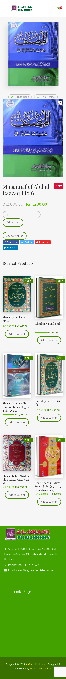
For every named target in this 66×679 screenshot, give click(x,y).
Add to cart (12, 222)
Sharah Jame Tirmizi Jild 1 (47, 402)
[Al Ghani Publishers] (22, 8)
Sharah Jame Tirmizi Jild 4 (15, 319)
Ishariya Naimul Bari (47, 323)
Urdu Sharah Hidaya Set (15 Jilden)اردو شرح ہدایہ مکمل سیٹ (48, 486)
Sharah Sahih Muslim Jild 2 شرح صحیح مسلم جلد (16, 479)
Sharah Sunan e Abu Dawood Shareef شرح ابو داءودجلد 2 (16, 407)
